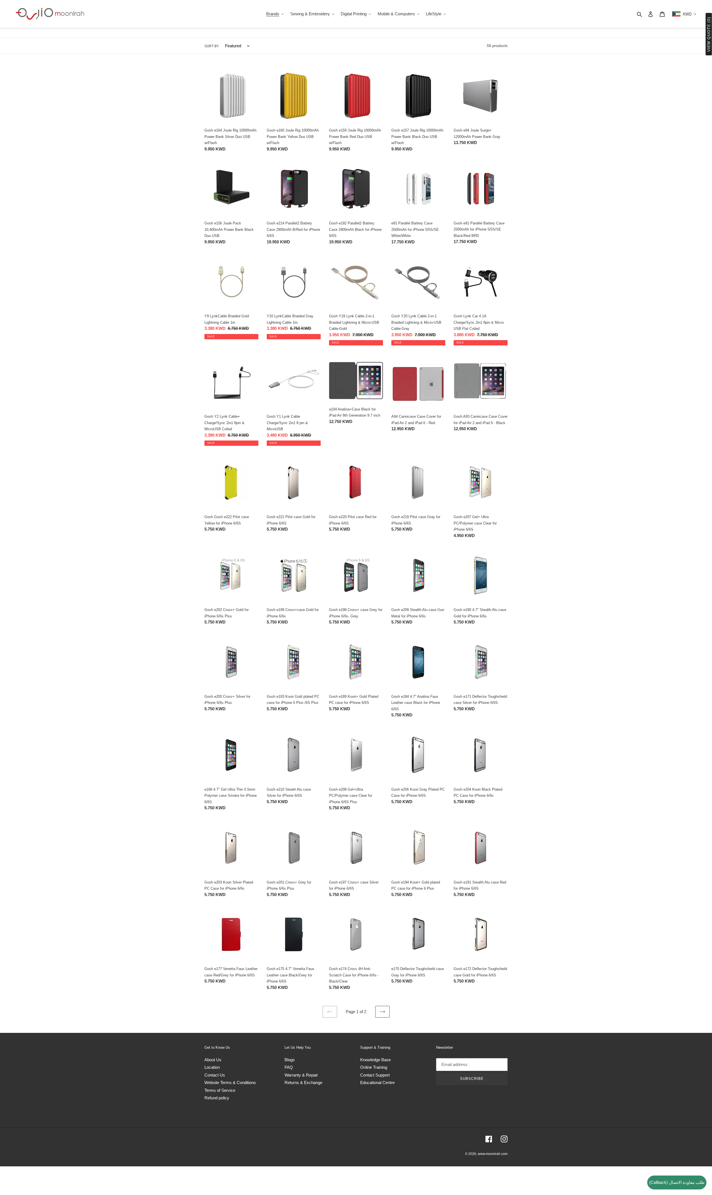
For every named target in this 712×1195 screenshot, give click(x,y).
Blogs (290, 1059)
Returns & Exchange (303, 1082)
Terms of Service (219, 1090)
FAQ (289, 1067)
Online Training (373, 1067)
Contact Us (214, 1075)
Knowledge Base (375, 1059)
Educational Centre (377, 1082)
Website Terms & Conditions (230, 1082)
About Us (212, 1059)
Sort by (211, 46)
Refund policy (216, 1097)
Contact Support (375, 1075)
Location (212, 1067)
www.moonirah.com (493, 1154)
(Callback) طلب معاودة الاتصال (676, 1182)
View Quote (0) (708, 34)
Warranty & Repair (301, 1075)
